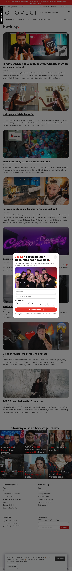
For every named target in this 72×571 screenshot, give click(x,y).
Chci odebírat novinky (36, 309)
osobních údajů (21, 314)
